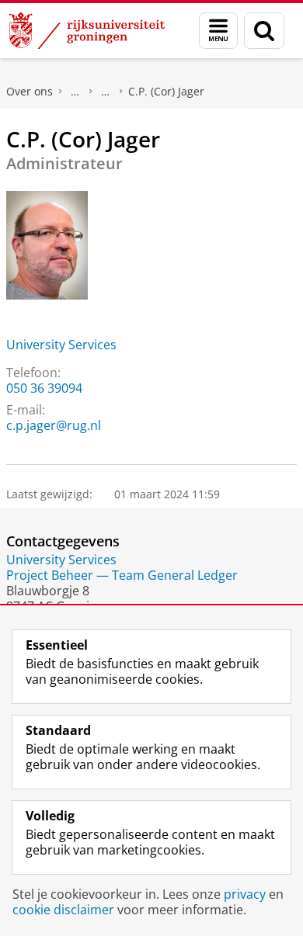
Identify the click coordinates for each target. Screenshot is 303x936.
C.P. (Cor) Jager (166, 91)
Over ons (29, 91)
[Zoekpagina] (264, 30)
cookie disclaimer (63, 909)
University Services (61, 344)
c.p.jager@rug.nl (53, 425)
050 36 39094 (44, 388)
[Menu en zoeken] (218, 30)
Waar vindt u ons (105, 91)
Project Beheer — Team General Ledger (122, 575)
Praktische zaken (75, 91)
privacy (245, 894)
